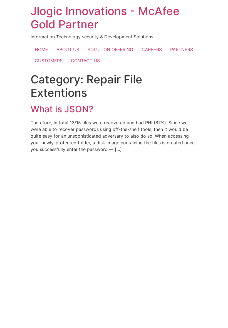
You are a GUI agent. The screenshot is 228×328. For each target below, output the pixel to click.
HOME (41, 49)
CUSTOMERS (49, 60)
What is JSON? (62, 109)
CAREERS (152, 49)
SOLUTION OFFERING (110, 49)
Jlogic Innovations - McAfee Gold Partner (105, 17)
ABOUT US (67, 49)
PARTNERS (181, 49)
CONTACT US (85, 60)
